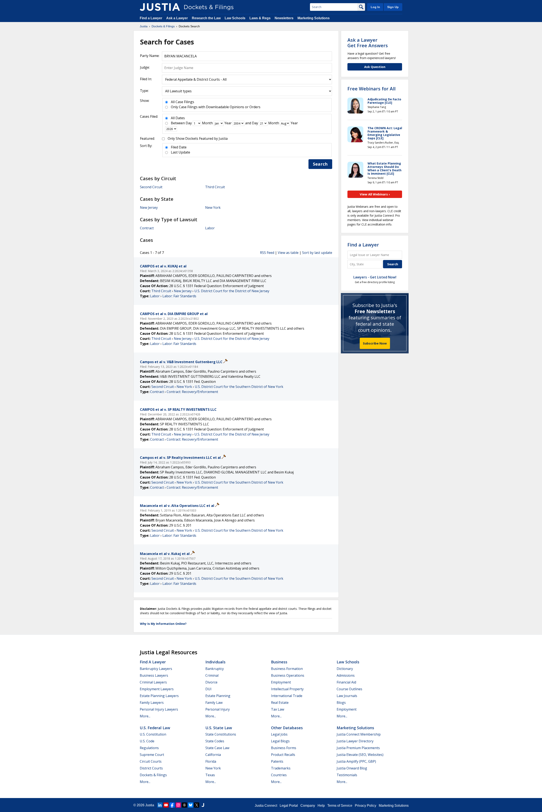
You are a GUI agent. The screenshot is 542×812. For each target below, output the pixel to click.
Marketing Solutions (313, 18)
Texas (210, 775)
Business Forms (283, 748)
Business (279, 661)
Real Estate (280, 702)
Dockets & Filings (153, 775)
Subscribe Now (375, 343)
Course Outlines (349, 689)
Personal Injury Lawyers (159, 709)
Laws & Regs (260, 18)
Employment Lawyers (157, 689)
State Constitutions (220, 734)
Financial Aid (346, 682)
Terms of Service (339, 805)
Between (178, 123)
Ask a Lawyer (177, 18)
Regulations (149, 748)
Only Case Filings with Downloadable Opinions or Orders (215, 107)
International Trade (286, 695)
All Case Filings (182, 102)
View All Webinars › (375, 194)
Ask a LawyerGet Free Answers (367, 42)
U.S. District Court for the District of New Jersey (231, 291)
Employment (281, 682)
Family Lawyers (152, 702)
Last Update (180, 152)
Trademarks (280, 768)
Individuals (215, 661)
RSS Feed (267, 252)
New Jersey (149, 207)
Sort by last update (317, 252)
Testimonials (347, 775)
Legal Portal (289, 805)
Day (189, 123)
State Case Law (217, 748)
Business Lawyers (154, 675)
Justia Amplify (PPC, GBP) (356, 761)
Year (228, 123)
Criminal (211, 675)
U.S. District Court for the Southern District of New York (239, 386)
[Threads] (184, 805)
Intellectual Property (287, 689)
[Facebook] (172, 805)
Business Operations (287, 675)
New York (213, 207)
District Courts (151, 768)
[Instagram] (178, 805)
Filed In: (146, 79)
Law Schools (235, 18)
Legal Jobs (279, 734)
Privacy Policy (365, 805)
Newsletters (284, 18)
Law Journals (347, 695)
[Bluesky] (190, 805)
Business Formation (287, 668)
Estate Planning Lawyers (159, 695)
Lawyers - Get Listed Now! (374, 277)
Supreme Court (152, 754)
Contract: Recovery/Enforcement (192, 391)
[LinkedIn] (159, 805)
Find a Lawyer (151, 18)
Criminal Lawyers (153, 682)
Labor (210, 228)
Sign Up (393, 7)
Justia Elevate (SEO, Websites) (360, 754)
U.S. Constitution (153, 734)
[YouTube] (166, 805)
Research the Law (206, 18)
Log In (375, 7)
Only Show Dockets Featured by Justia (198, 138)
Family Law (214, 702)
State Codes (214, 741)
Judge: (145, 67)
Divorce (211, 682)
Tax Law (277, 709)
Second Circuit (151, 187)
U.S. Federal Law (155, 727)
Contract (147, 228)
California (213, 754)
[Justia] (160, 7)
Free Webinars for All (371, 88)
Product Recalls (283, 754)
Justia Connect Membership (359, 734)
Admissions (346, 675)
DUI (208, 689)
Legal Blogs (280, 741)
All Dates (178, 118)
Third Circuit (215, 187)
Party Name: (149, 55)
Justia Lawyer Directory (355, 741)
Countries (279, 775)
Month (207, 123)
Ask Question (374, 67)
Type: (144, 90)
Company (307, 805)
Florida (210, 761)
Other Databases (287, 727)
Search (320, 164)
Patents (277, 761)
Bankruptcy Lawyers (156, 668)
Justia (149, 805)
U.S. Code (147, 741)
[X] (196, 805)
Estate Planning (217, 695)
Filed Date (179, 147)
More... (145, 716)
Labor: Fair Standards (179, 296)
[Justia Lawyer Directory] (202, 805)
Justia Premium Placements (358, 748)
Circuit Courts (151, 761)
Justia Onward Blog (352, 768)
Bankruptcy (214, 668)
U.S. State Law (218, 727)
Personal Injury (217, 709)
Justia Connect (266, 805)
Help (321, 805)
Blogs (341, 702)
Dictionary (345, 668)
